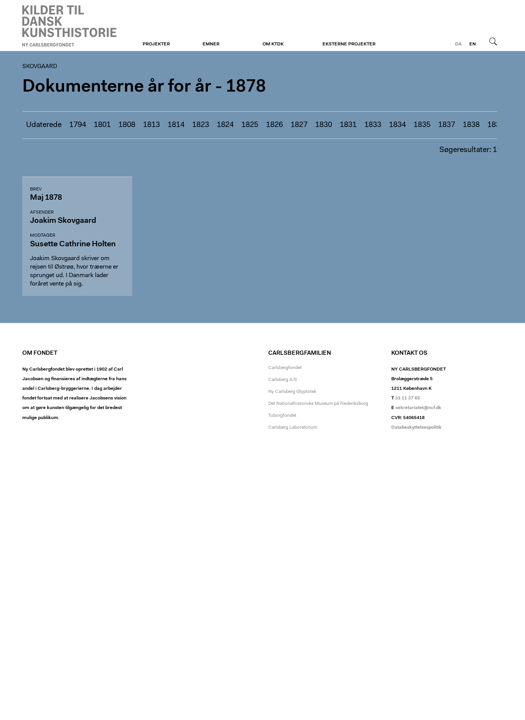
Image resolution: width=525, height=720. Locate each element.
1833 (372, 125)
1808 (126, 125)
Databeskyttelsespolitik (416, 427)
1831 (348, 125)
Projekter (156, 44)
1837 (446, 125)
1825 (249, 125)
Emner (211, 44)
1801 (102, 125)
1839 (495, 125)
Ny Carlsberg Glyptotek (292, 391)
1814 (176, 125)
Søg (493, 41)
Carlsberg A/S (282, 380)
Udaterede (43, 125)
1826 (274, 125)
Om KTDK (273, 44)
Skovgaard (69, 25)
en (472, 44)
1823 (200, 125)
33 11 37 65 (407, 398)
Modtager (42, 235)
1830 (323, 125)
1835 (422, 125)
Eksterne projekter (348, 44)
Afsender (42, 212)
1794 (77, 125)
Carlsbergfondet (285, 368)
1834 (397, 125)
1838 (471, 125)
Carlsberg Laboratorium (292, 427)
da (458, 44)
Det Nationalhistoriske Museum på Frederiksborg (318, 403)
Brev (36, 189)
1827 (299, 125)
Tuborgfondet (282, 415)
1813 (151, 125)
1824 (225, 125)
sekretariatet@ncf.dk (418, 408)
